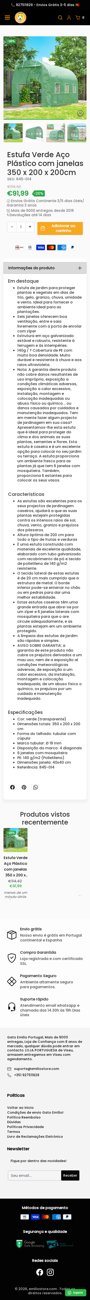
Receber (70, 1175)
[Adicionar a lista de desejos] (80, 113)
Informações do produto (31, 268)
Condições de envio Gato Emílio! (35, 1112)
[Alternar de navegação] (7, 17)
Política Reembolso (24, 1117)
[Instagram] (50, 1272)
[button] (60, 17)
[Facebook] (39, 1272)
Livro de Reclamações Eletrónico (35, 1136)
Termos (13, 1131)
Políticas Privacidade (25, 1127)
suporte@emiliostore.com (36, 1069)
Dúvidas (14, 1122)
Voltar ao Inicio (20, 1107)
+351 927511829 (26, 1075)
